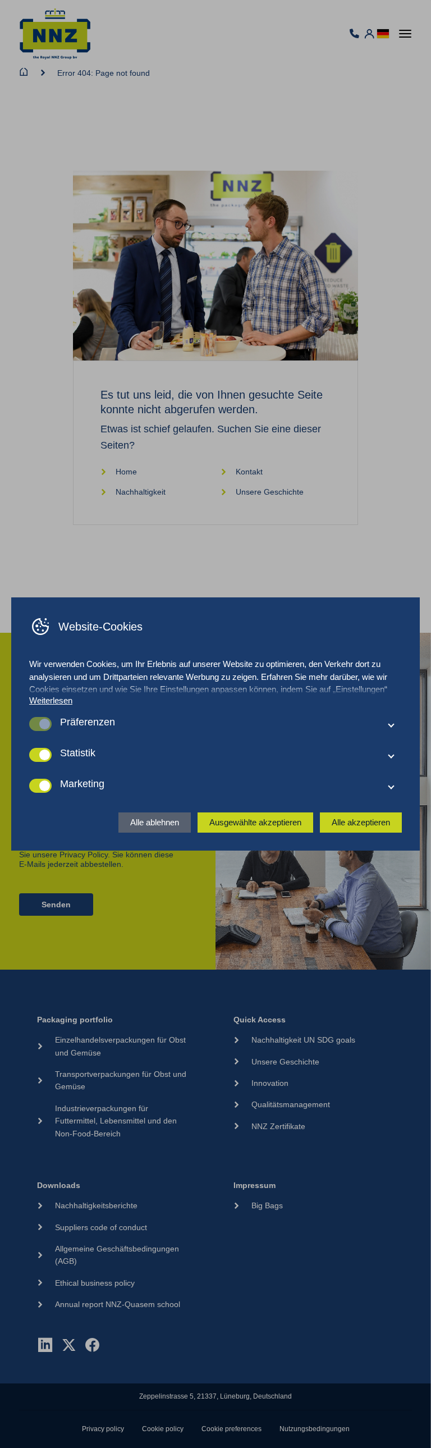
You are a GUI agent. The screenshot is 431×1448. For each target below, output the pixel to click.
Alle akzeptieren (361, 822)
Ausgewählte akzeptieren (255, 822)
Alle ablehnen (154, 822)
